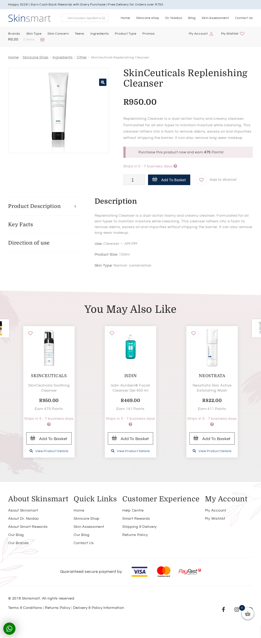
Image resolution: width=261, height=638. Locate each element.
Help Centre (133, 510)
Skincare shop (147, 18)
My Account (198, 33)
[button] (102, 82)
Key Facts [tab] (20, 224)
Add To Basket (173, 179)
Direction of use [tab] (29, 243)
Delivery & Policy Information (98, 608)
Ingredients (99, 33)
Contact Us (244, 18)
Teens (79, 33)
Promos (148, 33)
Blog (192, 18)
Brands (14, 33)
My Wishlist (230, 33)
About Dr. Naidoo (23, 519)
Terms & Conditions (25, 608)
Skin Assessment (215, 18)
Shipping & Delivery (139, 527)
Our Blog (16, 535)
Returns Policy (135, 535)
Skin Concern (58, 33)
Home (125, 18)
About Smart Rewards (28, 527)
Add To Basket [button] (53, 439)
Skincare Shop (36, 57)
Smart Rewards (136, 519)
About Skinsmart (23, 510)
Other (82, 57)
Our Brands (18, 543)
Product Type (125, 33)
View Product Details (51, 451)
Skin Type (34, 33)
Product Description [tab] (34, 206)
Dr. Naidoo (173, 18)
